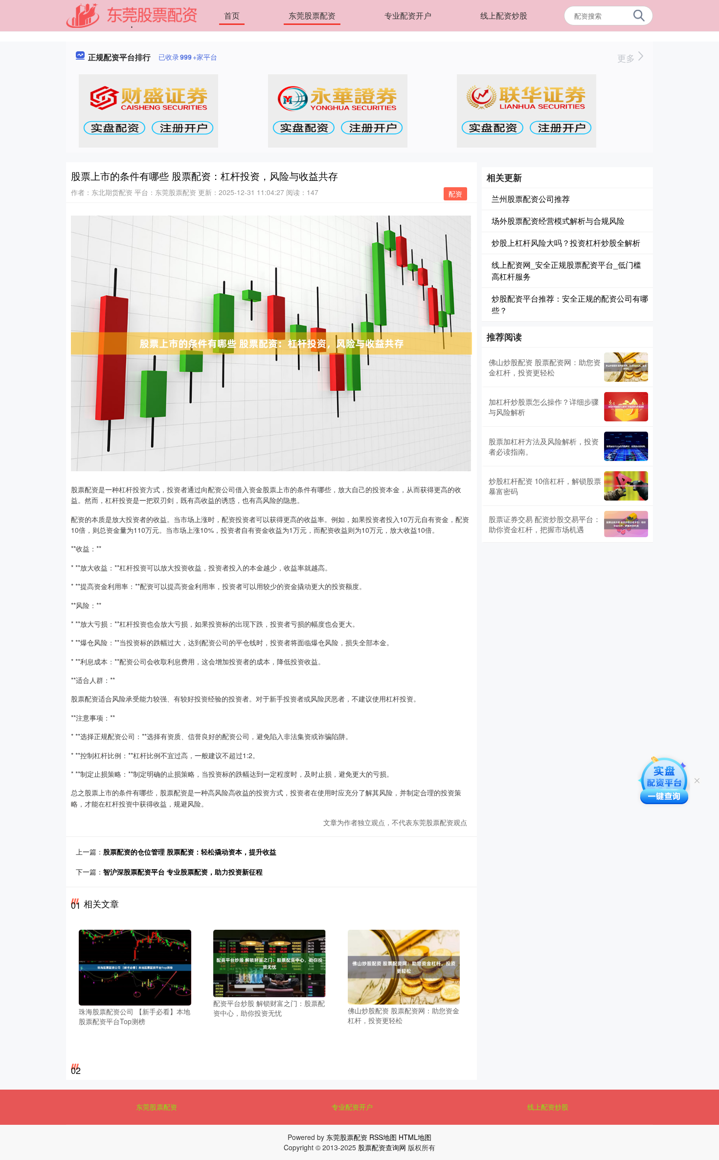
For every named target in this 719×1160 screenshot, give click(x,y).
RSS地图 (383, 1137)
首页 (232, 15)
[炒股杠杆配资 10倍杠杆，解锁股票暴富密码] (626, 486)
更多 (627, 57)
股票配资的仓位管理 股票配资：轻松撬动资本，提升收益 (189, 851)
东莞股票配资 (312, 15)
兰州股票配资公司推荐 (531, 198)
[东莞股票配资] (131, 15)
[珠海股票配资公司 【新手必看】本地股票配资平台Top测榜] (135, 967)
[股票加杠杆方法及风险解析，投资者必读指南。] (626, 446)
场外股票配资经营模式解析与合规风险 (558, 220)
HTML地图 (415, 1137)
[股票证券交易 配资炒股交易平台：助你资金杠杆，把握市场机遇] (626, 524)
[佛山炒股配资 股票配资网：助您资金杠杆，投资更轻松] (404, 966)
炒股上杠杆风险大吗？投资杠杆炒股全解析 (566, 242)
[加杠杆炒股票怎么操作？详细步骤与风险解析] (626, 406)
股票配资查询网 (382, 1147)
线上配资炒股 (503, 15)
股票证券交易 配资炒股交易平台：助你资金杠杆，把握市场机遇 (545, 524)
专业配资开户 (407, 15)
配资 (455, 193)
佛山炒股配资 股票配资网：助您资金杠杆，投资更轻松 (545, 367)
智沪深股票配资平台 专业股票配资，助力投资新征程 (183, 871)
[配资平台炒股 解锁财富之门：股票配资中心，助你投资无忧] (269, 962)
